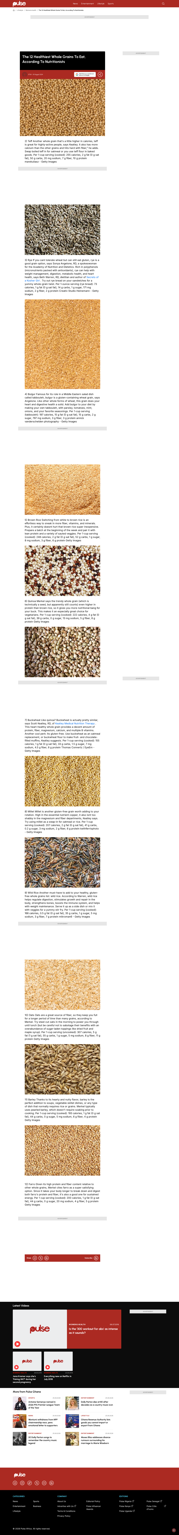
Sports (111, 3)
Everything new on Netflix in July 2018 (57, 1378)
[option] (27, 1369)
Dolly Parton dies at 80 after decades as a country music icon (97, 1403)
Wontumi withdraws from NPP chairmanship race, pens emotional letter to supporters (43, 1422)
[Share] (100, 74)
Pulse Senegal (153, 1501)
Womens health (31, 10)
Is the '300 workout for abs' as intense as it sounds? (93, 1331)
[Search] (163, 3)
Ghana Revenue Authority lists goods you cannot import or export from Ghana (95, 1422)
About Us (61, 1501)
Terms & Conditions (66, 1511)
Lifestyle (100, 3)
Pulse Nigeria (125, 1501)
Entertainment (87, 3)
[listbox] (89, 1368)
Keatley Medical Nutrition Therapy (75, 723)
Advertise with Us (65, 1506)
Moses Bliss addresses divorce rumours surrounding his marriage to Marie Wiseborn (95, 1440)
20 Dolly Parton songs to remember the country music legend (42, 1440)
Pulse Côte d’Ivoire (151, 1507)
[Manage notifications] (174, 1530)
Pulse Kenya (124, 1506)
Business (37, 1506)
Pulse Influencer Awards (93, 1507)
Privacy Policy (63, 1516)
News (75, 3)
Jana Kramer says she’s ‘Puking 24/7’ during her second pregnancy (24, 1379)
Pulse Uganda (125, 1511)
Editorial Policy (93, 1501)
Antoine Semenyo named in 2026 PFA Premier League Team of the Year (44, 1405)
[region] (89, 1368)
